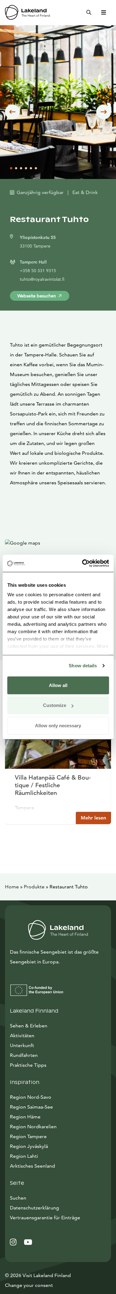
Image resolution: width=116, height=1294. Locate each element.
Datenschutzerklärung (34, 1208)
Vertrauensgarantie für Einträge (45, 1218)
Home (12, 887)
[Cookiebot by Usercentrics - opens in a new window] (82, 563)
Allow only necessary (58, 725)
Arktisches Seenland (32, 1166)
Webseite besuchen (36, 296)
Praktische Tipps (28, 1065)
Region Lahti (24, 1156)
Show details (83, 665)
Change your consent (29, 1285)
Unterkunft (22, 1045)
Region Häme (25, 1117)
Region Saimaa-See (31, 1107)
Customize (54, 705)
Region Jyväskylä (29, 1146)
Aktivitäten (22, 1035)
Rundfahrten (24, 1055)
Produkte (34, 887)
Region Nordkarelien (33, 1126)
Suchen (18, 1198)
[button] (12, 112)
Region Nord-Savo (30, 1097)
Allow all (58, 685)
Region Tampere (28, 1136)
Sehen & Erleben (28, 1026)
